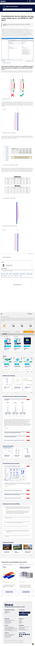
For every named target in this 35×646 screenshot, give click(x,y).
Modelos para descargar (9, 375)
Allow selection (17, 331)
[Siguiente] (31, 352)
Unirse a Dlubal (22, 632)
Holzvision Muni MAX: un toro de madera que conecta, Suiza (6, 552)
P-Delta (9, 275)
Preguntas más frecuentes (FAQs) (11, 504)
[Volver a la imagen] (4, 109)
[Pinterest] (29, 634)
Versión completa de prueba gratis (10, 634)
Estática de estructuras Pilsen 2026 (26, 349)
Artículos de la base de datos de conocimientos (15, 396)
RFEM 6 (4, 567)
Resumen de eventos (22, 628)
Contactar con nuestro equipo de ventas (11, 630)
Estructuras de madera (8, 622)
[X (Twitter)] (25, 634)
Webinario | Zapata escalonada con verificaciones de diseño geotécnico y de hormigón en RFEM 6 (28, 366)
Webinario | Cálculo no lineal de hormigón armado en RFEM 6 (7, 366)
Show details (30, 329)
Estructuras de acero (8, 621)
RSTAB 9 (20, 621)
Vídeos (4, 356)
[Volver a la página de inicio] (3, 1)
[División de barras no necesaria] (17, 86)
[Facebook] (23, 634)
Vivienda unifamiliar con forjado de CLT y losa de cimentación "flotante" (17, 552)
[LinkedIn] (27, 634)
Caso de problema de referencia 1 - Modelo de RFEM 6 (28, 456)
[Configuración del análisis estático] (17, 50)
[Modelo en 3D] (3, 109)
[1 (19, 102)
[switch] (13, 326)
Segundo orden (5, 275)
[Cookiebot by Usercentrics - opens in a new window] (28, 313)
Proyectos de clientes (8, 542)
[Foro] (19, 634)
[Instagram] (21, 636)
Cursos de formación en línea (23, 629)
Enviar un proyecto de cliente (9, 635)
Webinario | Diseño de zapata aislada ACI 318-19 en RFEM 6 (17, 366)
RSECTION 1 (21, 622)
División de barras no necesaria (6, 98)
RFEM (12, 275)
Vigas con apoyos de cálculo (27, 387)
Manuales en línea (7, 637)
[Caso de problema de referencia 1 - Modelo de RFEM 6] (17, 120)
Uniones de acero (7, 623)
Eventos (5, 333)
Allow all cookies (28, 331)
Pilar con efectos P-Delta (7, 257)
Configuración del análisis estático (6, 62)
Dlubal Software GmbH (9, 609)
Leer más (6, 486)
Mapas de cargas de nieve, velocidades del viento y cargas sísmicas (11, 629)
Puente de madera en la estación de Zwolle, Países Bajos (28, 552)
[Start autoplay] (3, 352)
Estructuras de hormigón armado (10, 620)
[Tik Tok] (19, 636)
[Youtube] (21, 634)
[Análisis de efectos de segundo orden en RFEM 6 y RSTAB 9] (17, 213)
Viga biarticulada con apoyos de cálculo (17, 388)
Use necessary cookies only (6, 331)
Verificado (20, 275)
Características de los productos (11, 463)
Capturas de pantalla (8, 446)
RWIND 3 (20, 623)
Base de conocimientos (15, 3)
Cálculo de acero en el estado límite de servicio (7, 349)
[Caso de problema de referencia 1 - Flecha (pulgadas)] (17, 185)
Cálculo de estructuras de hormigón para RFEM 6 (25, 568)
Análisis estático (16, 275)
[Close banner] (33, 313)
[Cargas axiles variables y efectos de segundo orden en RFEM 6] (17, 152)
